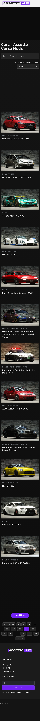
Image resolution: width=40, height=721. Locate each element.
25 (7, 629)
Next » (20, 638)
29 (33, 629)
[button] (35, 3)
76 (30, 633)
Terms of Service (9, 671)
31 (10, 633)
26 (14, 629)
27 (20, 629)
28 (26, 629)
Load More (20, 615)
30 (4, 633)
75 (23, 633)
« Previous (9, 624)
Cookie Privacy (8, 668)
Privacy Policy (8, 665)
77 (36, 633)
